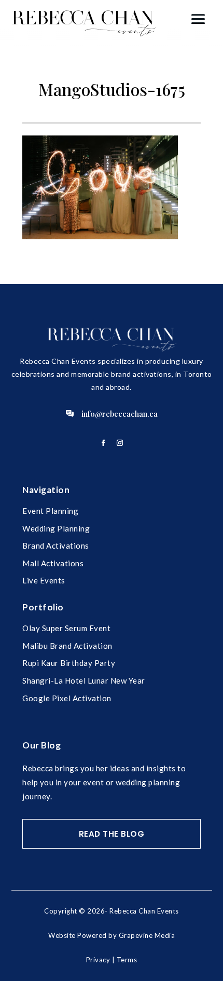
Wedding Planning (56, 528)
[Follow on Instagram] (120, 443)
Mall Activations (52, 563)
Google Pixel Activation (67, 698)
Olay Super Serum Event (66, 628)
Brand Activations (55, 545)
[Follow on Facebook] (103, 443)
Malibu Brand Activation (67, 645)
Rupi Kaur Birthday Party (68, 662)
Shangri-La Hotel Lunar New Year (83, 680)
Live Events (43, 580)
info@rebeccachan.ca (119, 413)
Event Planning (50, 510)
